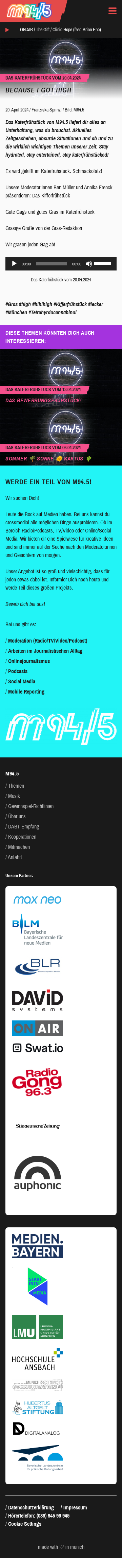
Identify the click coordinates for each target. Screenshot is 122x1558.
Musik (14, 796)
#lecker (95, 304)
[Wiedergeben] (14, 263)
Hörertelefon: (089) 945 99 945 (38, 1516)
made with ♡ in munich (61, 1547)
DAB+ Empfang (23, 826)
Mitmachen (19, 847)
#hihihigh (42, 304)
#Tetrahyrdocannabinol (52, 312)
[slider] (103, 263)
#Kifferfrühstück (70, 304)
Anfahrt (15, 857)
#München (16, 312)
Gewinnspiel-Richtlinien (31, 806)
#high (25, 304)
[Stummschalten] (88, 263)
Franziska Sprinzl (47, 109)
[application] (61, 263)
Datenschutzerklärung (31, 1507)
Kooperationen (22, 837)
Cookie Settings (24, 1524)
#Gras (11, 304)
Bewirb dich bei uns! (25, 604)
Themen (16, 786)
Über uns (17, 816)
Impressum (75, 1507)
